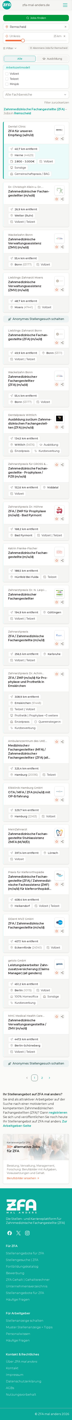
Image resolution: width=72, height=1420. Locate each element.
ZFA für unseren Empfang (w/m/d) (21, 133)
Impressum (14, 1375)
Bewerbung (15, 1273)
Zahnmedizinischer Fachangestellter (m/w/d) (28, 193)
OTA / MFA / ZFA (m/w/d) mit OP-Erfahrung (29, 794)
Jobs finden (38, 18)
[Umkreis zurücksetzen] (64, 36)
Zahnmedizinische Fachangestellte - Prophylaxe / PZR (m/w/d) (28, 472)
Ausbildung (54, 58)
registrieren (58, 1112)
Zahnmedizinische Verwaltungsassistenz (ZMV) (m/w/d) (24, 243)
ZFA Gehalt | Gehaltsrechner (28, 1279)
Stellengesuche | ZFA (22, 1260)
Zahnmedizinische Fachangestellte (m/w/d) (28, 555)
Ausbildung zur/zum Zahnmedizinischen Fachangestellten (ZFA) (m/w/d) (30, 423)
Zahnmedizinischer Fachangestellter (22, 596)
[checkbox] (6, 73)
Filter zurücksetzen (56, 102)
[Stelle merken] (56, 138)
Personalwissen (18, 1334)
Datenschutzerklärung (23, 1381)
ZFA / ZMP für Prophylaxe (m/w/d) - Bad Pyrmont (27, 513)
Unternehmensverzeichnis (26, 1286)
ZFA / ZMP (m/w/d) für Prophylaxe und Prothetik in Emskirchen (27, 682)
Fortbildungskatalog (22, 1266)
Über (21, 1361)
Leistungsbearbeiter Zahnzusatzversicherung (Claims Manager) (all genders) (28, 969)
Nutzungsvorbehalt (21, 1394)
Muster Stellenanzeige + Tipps (29, 1327)
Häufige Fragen (18, 1299)
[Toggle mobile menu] (65, 5)
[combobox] (34, 94)
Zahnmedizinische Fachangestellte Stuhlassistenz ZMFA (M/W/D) (28, 838)
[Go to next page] (49, 1078)
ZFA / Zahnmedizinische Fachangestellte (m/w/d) (26, 638)
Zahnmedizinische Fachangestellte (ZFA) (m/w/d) (28, 337)
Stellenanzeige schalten (24, 1320)
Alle (19, 58)
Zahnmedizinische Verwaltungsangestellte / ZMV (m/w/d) (27, 1024)
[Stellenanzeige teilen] (62, 138)
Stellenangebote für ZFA (25, 1253)
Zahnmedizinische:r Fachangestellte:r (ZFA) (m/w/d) (22, 381)
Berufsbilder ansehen (21, 1178)
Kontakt (12, 1368)
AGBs (10, 1388)
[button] (35, 26)
